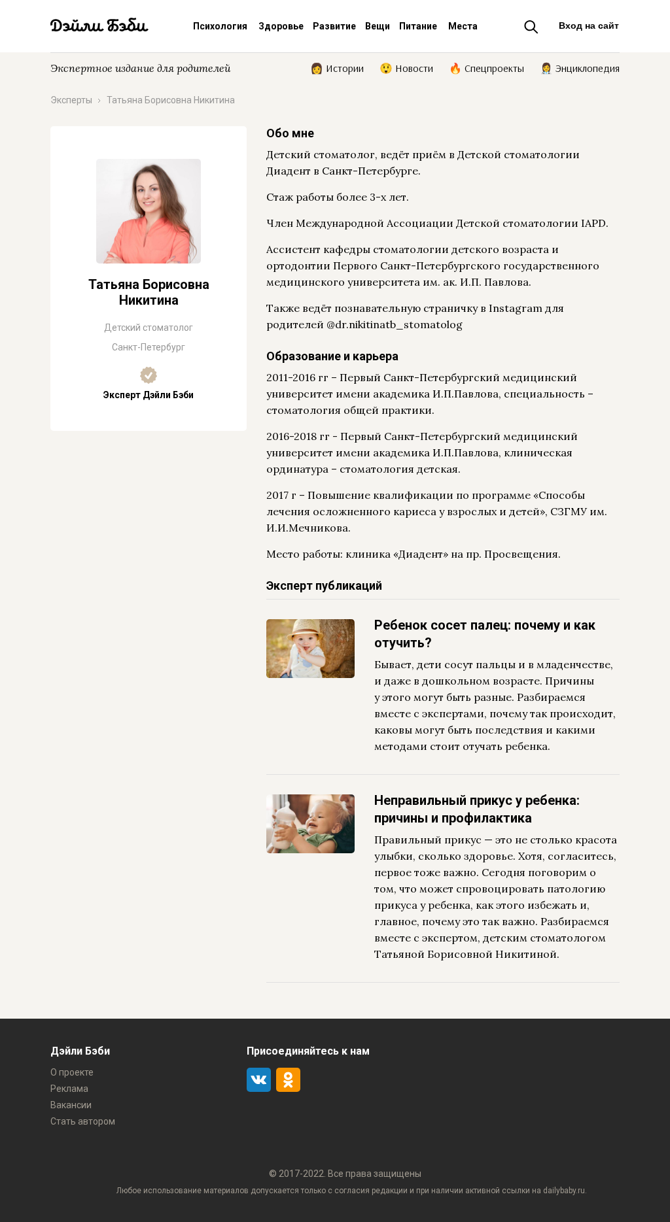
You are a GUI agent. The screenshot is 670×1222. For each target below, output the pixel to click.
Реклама (69, 1088)
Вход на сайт (589, 25)
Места (463, 26)
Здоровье (281, 26)
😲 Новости (406, 67)
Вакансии (71, 1105)
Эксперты (71, 100)
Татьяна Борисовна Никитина (171, 100)
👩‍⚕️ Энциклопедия (580, 67)
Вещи (377, 26)
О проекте (72, 1072)
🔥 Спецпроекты (486, 67)
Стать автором (82, 1121)
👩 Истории (337, 67)
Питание (418, 26)
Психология (220, 26)
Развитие (334, 26)
